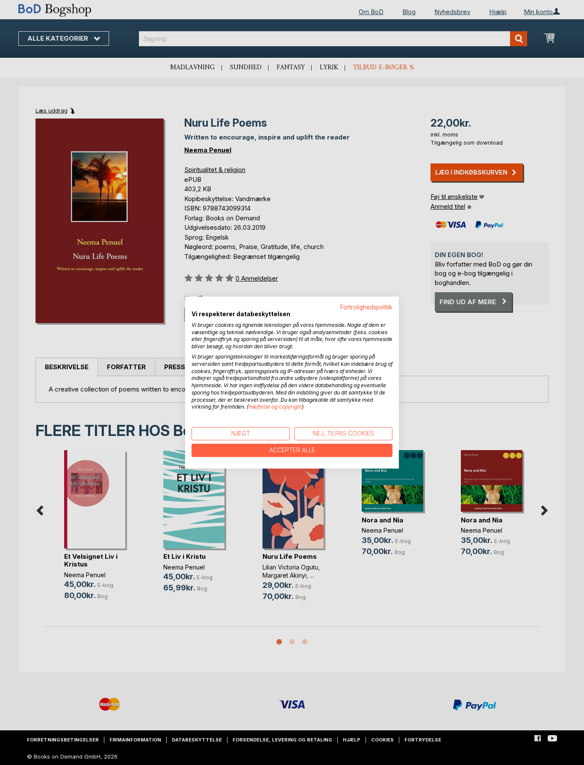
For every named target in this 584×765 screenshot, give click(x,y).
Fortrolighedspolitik (366, 307)
